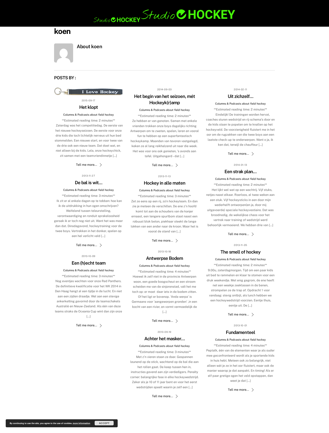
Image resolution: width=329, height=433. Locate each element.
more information (81, 423)
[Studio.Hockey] (164, 21)
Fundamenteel (240, 332)
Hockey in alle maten (164, 183)
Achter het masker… (164, 338)
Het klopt (88, 107)
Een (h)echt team (89, 263)
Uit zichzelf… (240, 96)
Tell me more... (86, 164)
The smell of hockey (240, 252)
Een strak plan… (240, 171)
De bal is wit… (88, 182)
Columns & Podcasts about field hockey (88, 114)
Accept (104, 423)
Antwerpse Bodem (164, 258)
